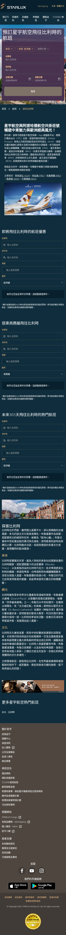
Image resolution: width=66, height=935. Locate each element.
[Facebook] (22, 870)
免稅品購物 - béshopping (16, 821)
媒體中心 (6, 738)
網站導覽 (6, 761)
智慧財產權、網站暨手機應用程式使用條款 (22, 791)
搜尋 (33, 91)
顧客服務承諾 (8, 786)
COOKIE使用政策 (10, 782)
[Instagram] (41, 870)
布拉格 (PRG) (38, 175)
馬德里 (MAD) (12, 178)
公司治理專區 (8, 752)
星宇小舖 (8, 831)
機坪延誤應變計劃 (10, 795)
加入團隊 (8, 747)
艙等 (4, 276)
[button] (25, 48)
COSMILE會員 (58, 18)
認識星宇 (6, 734)
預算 (4, 263)
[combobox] (35, 244)
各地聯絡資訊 (8, 843)
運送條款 (6, 773)
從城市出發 (54, 897)
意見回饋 (6, 852)
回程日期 (38, 77)
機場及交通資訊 (9, 848)
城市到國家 (42, 897)
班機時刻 (15, 18)
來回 (8, 48)
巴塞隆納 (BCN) (29, 178)
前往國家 (8, 897)
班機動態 (25, 18)
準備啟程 (36, 18)
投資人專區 (7, 756)
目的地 (8, 66)
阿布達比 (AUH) (22, 175)
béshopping (43, 6)
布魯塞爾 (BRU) (54, 175)
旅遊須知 (6, 742)
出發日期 (9, 77)
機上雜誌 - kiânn (12, 826)
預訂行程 (5, 18)
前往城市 (18, 897)
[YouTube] (31, 870)
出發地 (8, 56)
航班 (14, 108)
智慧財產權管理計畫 (11, 800)
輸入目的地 (11, 69)
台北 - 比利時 (8, 712)
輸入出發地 (11, 59)
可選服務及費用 (9, 857)
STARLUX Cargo (11, 817)
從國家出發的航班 (33, 901)
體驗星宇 (46, 18)
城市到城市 (29, 897)
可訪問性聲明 (8, 804)
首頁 (4, 108)
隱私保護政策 (8, 777)
